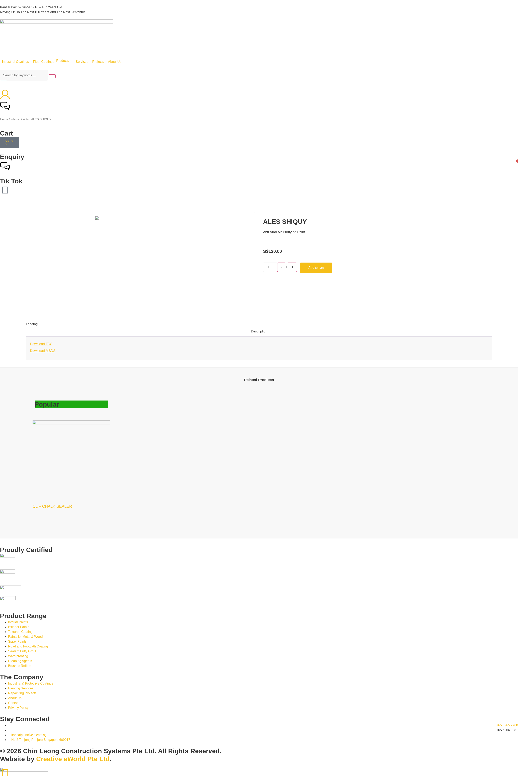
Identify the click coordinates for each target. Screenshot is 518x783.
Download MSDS (42, 351)
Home (4, 119)
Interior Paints (20, 119)
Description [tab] (259, 331)
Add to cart (316, 267)
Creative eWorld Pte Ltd (73, 759)
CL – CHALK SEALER (52, 506)
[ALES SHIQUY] (140, 261)
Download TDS (41, 344)
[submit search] (52, 76)
